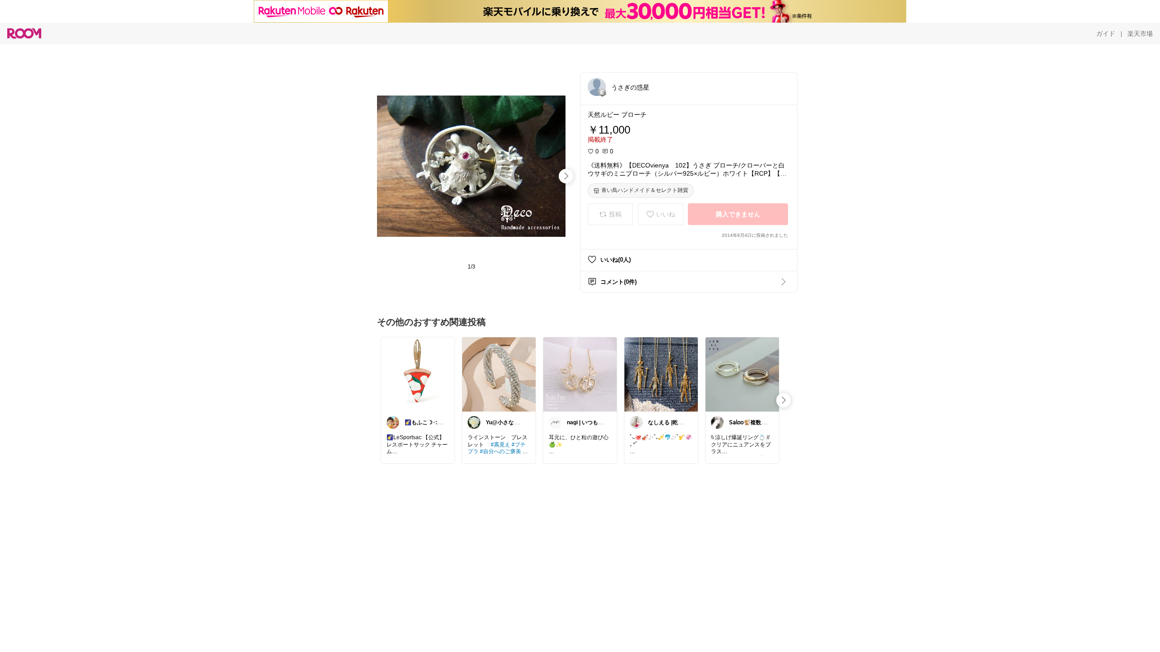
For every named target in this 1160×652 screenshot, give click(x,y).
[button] (597, 87)
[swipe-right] (566, 176)
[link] (417, 374)
